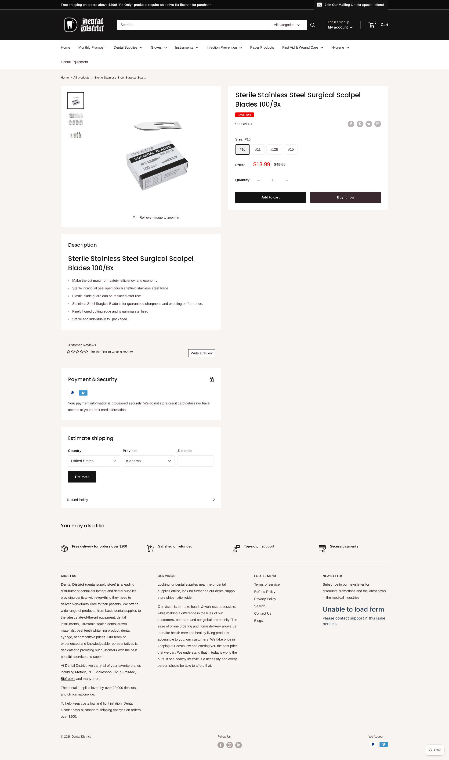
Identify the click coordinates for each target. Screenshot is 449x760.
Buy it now (345, 197)
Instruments (184, 47)
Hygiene (337, 47)
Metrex (80, 672)
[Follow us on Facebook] (220, 745)
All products (81, 77)
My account (338, 27)
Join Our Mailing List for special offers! (354, 5)
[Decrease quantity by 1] (258, 180)
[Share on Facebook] (351, 123)
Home (65, 47)
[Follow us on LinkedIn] (238, 745)
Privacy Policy (265, 599)
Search (259, 606)
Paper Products (262, 47)
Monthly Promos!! (91, 47)
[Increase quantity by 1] (287, 180)
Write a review (202, 353)
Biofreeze (68, 679)
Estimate (82, 477)
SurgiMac (243, 124)
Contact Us (263, 613)
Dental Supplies (126, 47)
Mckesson (103, 672)
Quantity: (242, 180)
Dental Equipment (74, 62)
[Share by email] (377, 123)
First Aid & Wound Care (300, 47)
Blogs (258, 621)
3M (115, 672)
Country (74, 451)
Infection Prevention (222, 47)
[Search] (313, 25)
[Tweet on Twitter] (369, 123)
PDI (91, 672)
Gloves (156, 47)
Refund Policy (77, 500)
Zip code (184, 451)
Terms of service (267, 584)
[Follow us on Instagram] (229, 745)
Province (130, 451)
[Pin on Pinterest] (360, 123)
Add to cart (270, 197)
